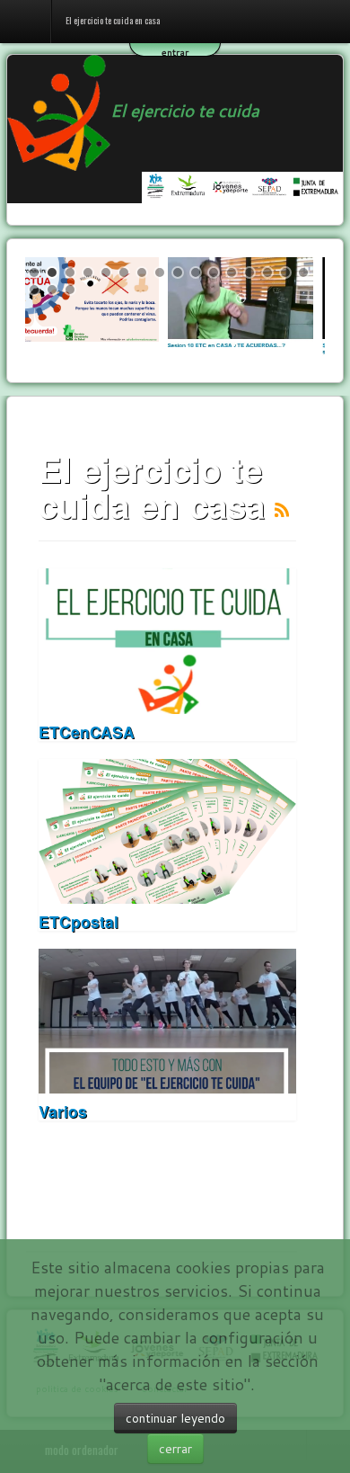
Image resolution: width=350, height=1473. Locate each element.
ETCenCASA (87, 731)
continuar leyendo (175, 1418)
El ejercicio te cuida (184, 110)
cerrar (175, 1449)
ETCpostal (78, 921)
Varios (63, 1111)
